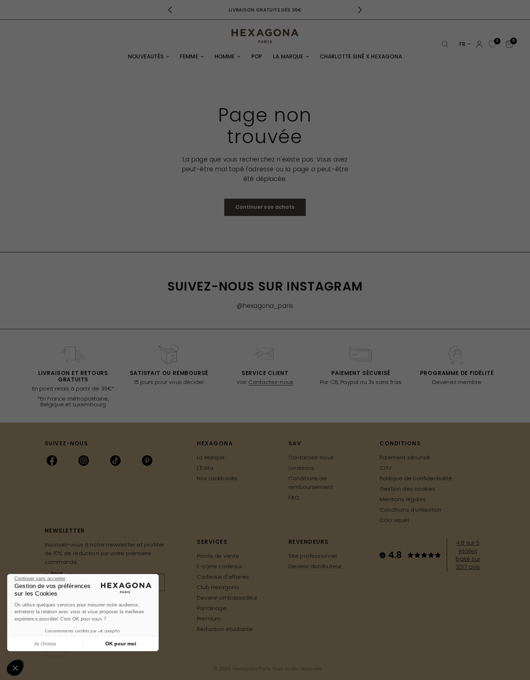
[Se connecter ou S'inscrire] (479, 44)
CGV (386, 468)
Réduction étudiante (225, 629)
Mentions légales (403, 499)
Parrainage (211, 608)
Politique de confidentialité (416, 478)
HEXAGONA (215, 443)
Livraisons (301, 468)
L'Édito (205, 468)
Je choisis (45, 643)
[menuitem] (149, 57)
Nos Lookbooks (217, 478)
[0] (491, 45)
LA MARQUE (288, 56)
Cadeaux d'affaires (223, 576)
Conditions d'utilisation (410, 509)
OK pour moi (120, 643)
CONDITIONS (400, 443)
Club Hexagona (218, 587)
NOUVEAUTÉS (146, 56)
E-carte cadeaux (220, 566)
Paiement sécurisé (405, 457)
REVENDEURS (308, 541)
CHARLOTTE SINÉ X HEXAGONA (361, 56)
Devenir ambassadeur (227, 597)
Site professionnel (312, 556)
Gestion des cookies (407, 489)
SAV (295, 443)
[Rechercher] (445, 44)
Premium (209, 618)
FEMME (189, 56)
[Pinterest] (147, 460)
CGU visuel (394, 520)
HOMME (225, 56)
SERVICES (212, 541)
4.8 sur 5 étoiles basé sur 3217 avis (468, 555)
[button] (15, 667)
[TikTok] (115, 460)
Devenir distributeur (314, 566)
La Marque (211, 457)
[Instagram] (83, 460)
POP (256, 56)
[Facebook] (52, 460)
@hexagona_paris (265, 305)
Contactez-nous (270, 382)
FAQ (293, 497)
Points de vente (218, 556)
